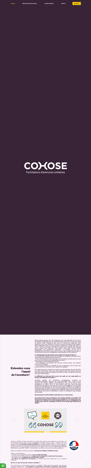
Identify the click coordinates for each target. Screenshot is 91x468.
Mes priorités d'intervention (30, 3)
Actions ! (63, 3)
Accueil (13, 3)
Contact (76, 3)
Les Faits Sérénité (49, 3)
